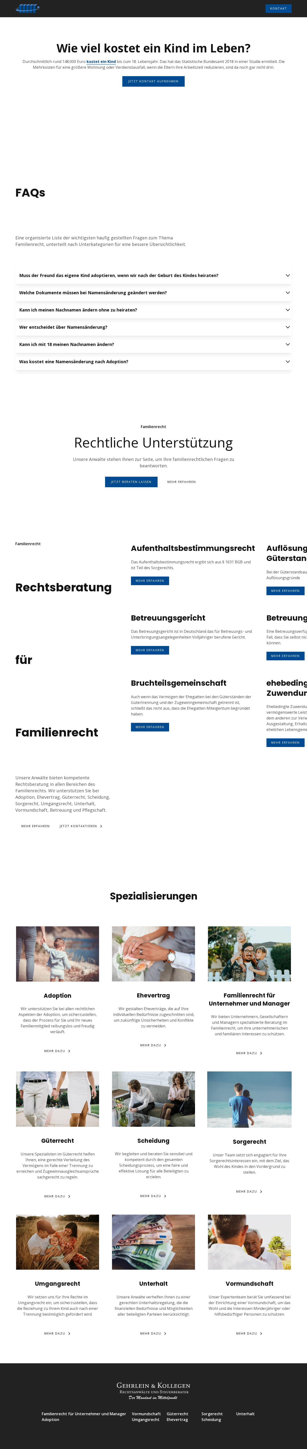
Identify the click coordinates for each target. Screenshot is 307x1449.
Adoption (50, 1419)
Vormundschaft (146, 1413)
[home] (27, 8)
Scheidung (211, 1419)
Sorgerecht (212, 1413)
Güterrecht (177, 1413)
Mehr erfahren (181, 482)
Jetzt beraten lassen (131, 482)
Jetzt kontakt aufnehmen (153, 81)
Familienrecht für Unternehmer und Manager (84, 1413)
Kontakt (278, 8)
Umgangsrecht (145, 1419)
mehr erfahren (150, 581)
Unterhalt (245, 1413)
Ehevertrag (177, 1419)
